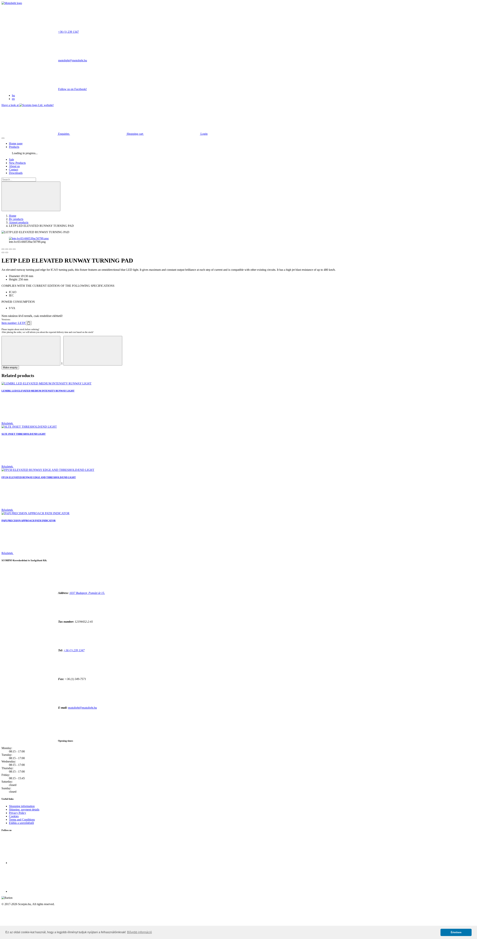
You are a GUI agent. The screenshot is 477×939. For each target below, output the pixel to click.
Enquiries (63, 133)
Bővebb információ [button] (139, 932)
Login (204, 133)
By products (16, 219)
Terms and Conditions (22, 819)
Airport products (18, 222)
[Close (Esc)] (2, 249)
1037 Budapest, (87, 593)
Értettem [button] (456, 932)
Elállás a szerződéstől (21, 822)
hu (13, 95)
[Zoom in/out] (14, 249)
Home (12, 215)
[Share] (6, 249)
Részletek (7, 423)
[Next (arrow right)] (6, 252)
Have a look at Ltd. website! (27, 105)
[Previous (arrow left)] (2, 252)
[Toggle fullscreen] (10, 249)
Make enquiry (10, 367)
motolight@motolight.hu (72, 60)
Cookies (14, 816)
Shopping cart (135, 133)
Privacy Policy (17, 812)
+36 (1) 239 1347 (68, 31)
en (13, 98)
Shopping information (22, 806)
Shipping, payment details (24, 809)
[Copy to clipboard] (29, 323)
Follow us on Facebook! (72, 89)
